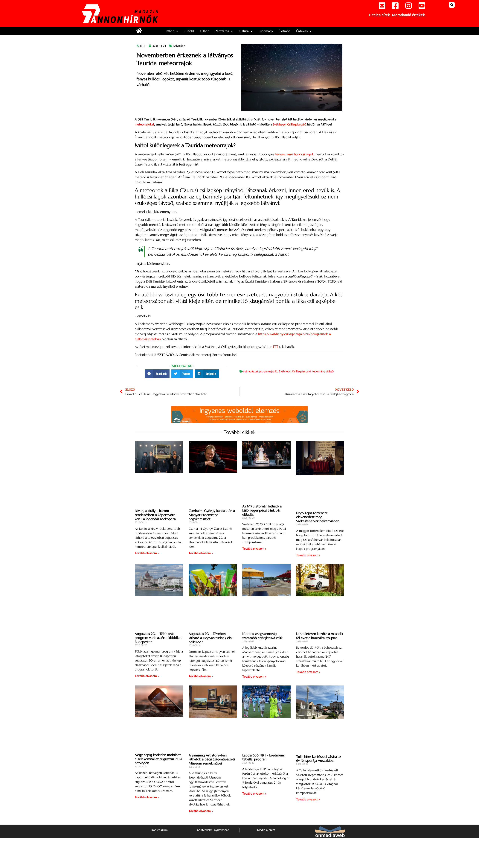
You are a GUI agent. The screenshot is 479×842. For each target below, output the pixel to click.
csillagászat (250, 371)
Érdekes (302, 31)
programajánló (268, 371)
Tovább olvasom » (147, 553)
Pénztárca (222, 31)
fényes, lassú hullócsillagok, (295, 154)
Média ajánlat (266, 830)
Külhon (204, 31)
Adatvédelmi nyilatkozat (213, 830)
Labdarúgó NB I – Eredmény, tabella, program (263, 757)
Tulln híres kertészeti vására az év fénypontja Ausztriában (318, 758)
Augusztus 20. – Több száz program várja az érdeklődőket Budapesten (158, 638)
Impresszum (159, 830)
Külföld (189, 31)
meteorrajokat (144, 124)
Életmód (285, 31)
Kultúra (244, 31)
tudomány (318, 371)
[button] (452, 5)
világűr (330, 371)
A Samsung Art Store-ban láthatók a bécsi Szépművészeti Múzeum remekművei (212, 759)
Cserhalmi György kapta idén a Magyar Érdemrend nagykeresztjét (212, 515)
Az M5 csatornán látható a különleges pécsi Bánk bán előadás (262, 510)
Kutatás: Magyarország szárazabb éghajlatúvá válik (262, 636)
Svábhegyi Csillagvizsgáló (289, 124)
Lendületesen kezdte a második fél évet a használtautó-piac (319, 636)
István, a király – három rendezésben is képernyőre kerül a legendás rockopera (155, 515)
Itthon (170, 31)
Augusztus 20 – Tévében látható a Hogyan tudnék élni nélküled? (210, 638)
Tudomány (265, 31)
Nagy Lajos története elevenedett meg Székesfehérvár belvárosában (317, 517)
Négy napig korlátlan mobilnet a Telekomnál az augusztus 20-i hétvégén (158, 759)
